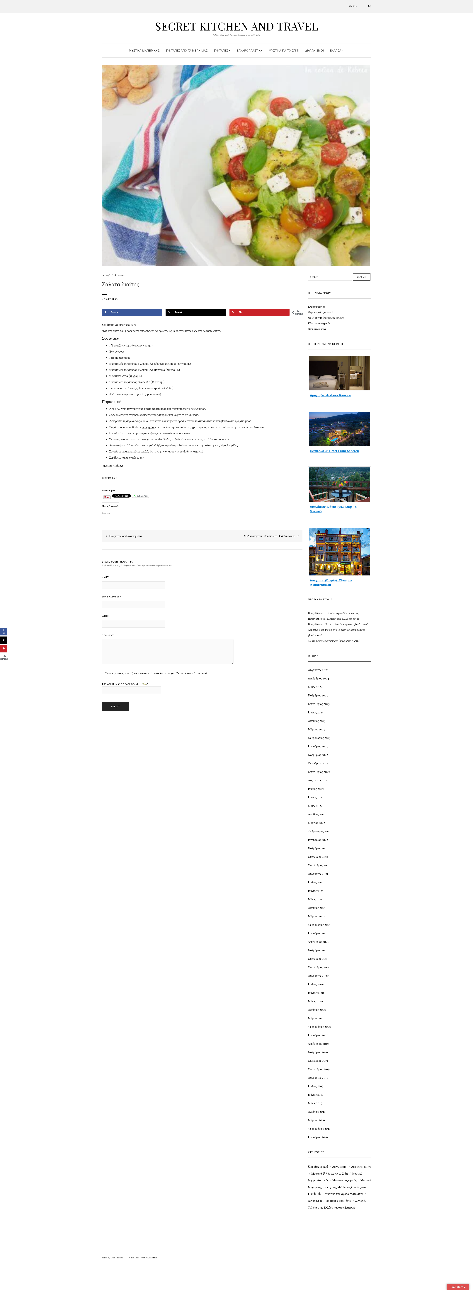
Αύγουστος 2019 (318, 1077)
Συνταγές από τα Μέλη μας (186, 50)
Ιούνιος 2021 (315, 891)
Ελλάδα (336, 50)
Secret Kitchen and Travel (236, 25)
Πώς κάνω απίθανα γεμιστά (125, 536)
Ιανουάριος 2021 (318, 933)
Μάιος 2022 (315, 806)
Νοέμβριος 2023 (318, 695)
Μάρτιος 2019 (316, 1120)
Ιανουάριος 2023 (318, 746)
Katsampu (152, 1257)
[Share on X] (3, 640)
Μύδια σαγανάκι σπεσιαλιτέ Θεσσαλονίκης (270, 536)
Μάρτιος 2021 (316, 916)
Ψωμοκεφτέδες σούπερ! (320, 312)
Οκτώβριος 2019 (318, 1060)
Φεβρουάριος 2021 (319, 925)
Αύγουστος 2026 (318, 670)
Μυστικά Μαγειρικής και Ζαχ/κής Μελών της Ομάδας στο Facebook (339, 1187)
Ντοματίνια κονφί (317, 329)
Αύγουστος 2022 (318, 780)
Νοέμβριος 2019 (318, 1052)
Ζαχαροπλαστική (250, 50)
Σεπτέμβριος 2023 (319, 704)
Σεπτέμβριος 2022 (319, 772)
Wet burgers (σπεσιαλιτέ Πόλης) (326, 317)
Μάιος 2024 (315, 687)
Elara (104, 1257)
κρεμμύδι (148, 427)
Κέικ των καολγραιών (319, 323)
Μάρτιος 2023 (316, 729)
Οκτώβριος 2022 (318, 763)
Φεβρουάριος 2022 (319, 831)
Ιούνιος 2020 (316, 993)
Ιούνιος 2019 (315, 1094)
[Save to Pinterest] (3, 648)
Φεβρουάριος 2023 (319, 738)
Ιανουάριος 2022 (318, 840)
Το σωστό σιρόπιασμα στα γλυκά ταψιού (347, 624)
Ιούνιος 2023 (315, 712)
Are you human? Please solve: (121, 684)
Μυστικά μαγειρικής (344, 1180)
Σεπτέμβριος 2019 (319, 1069)
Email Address (111, 596)
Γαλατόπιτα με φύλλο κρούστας (342, 613)
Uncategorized (318, 1166)
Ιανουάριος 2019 (318, 1137)
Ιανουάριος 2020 (318, 1035)
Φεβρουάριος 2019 (319, 1128)
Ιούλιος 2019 (316, 1086)
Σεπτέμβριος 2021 (318, 865)
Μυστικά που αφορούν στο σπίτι (344, 1194)
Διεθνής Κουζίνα (361, 1166)
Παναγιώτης (314, 618)
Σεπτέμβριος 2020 (319, 967)
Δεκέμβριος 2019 (318, 1043)
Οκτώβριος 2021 (318, 857)
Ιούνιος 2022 (316, 797)
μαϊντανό (159, 370)
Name (105, 577)
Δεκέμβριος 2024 (318, 678)
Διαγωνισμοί (314, 50)
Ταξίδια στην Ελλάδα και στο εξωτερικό (331, 1207)
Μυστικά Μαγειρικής (144, 50)
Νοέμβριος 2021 (318, 848)
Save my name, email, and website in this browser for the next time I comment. (156, 673)
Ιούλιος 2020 (316, 984)
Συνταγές (221, 50)
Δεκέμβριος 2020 (318, 942)
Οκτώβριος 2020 (318, 959)
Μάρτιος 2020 (316, 1018)
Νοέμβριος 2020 (318, 950)
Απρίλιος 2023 (317, 721)
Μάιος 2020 (315, 1001)
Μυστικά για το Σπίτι (284, 50)
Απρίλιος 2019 (317, 1111)
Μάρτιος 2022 (316, 823)
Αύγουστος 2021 (318, 874)
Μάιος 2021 (315, 899)
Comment (108, 635)
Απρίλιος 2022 (317, 814)
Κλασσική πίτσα (316, 306)
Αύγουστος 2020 (318, 976)
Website (107, 616)
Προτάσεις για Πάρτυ (338, 1200)
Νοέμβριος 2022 (318, 755)
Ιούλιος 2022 (316, 789)
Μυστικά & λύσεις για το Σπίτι (329, 1173)
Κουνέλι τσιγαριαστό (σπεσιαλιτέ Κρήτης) (338, 641)
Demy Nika (112, 298)
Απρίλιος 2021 (316, 908)
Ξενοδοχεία (315, 1200)
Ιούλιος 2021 (315, 882)
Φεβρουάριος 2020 (319, 1026)
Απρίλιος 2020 (317, 1010)
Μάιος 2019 (315, 1103)
